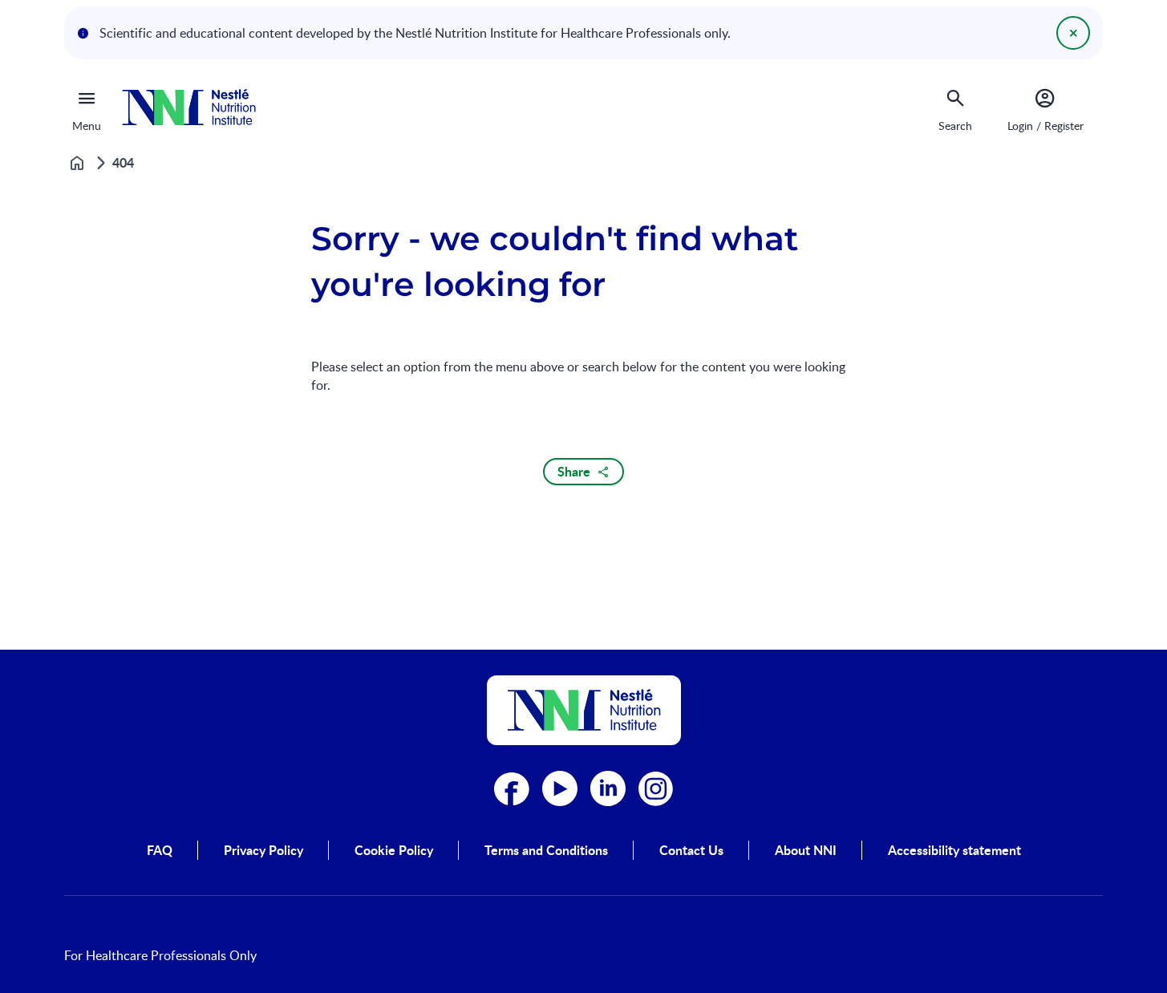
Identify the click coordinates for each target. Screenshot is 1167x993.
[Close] (1073, 33)
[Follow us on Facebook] (511, 788)
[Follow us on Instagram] (656, 788)
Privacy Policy (263, 850)
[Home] (188, 107)
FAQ (159, 850)
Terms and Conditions (546, 850)
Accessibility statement (954, 850)
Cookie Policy (394, 850)
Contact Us (691, 850)
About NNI (806, 850)
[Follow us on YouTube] (559, 788)
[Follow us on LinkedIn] (608, 788)
